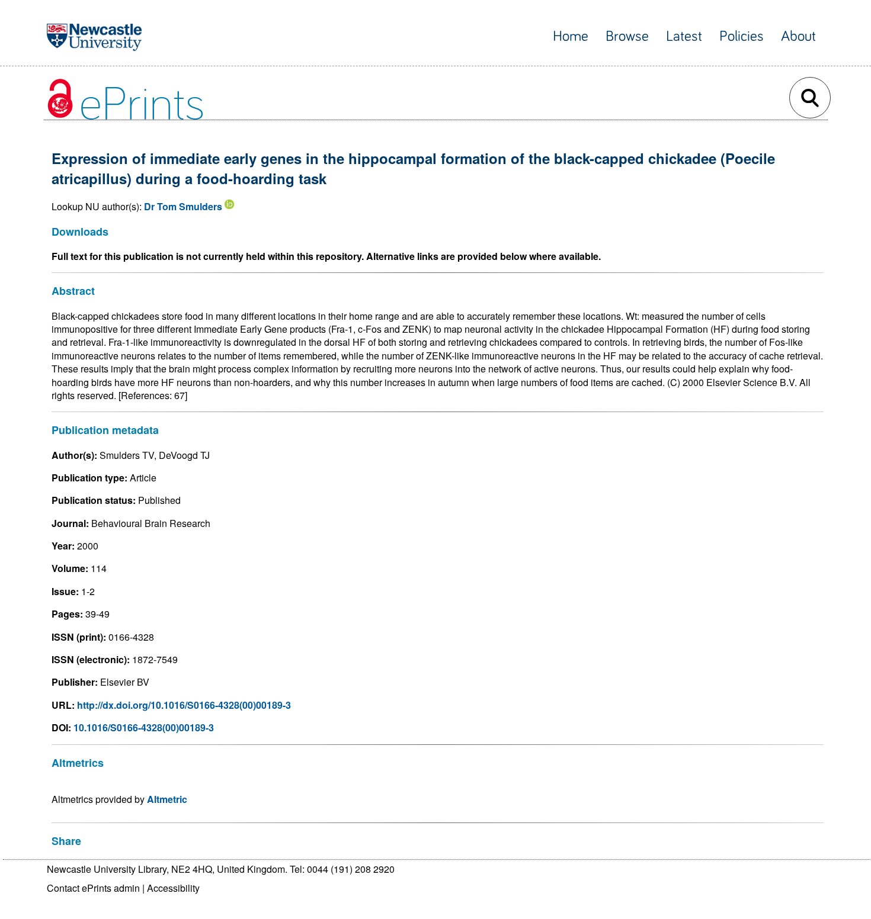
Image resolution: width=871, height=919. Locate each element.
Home (570, 36)
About (798, 36)
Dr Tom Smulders (183, 206)
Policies (741, 36)
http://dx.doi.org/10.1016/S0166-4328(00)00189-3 (184, 705)
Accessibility (173, 888)
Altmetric (167, 799)
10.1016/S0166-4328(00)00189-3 (143, 727)
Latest (684, 36)
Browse (627, 36)
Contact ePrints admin (93, 888)
